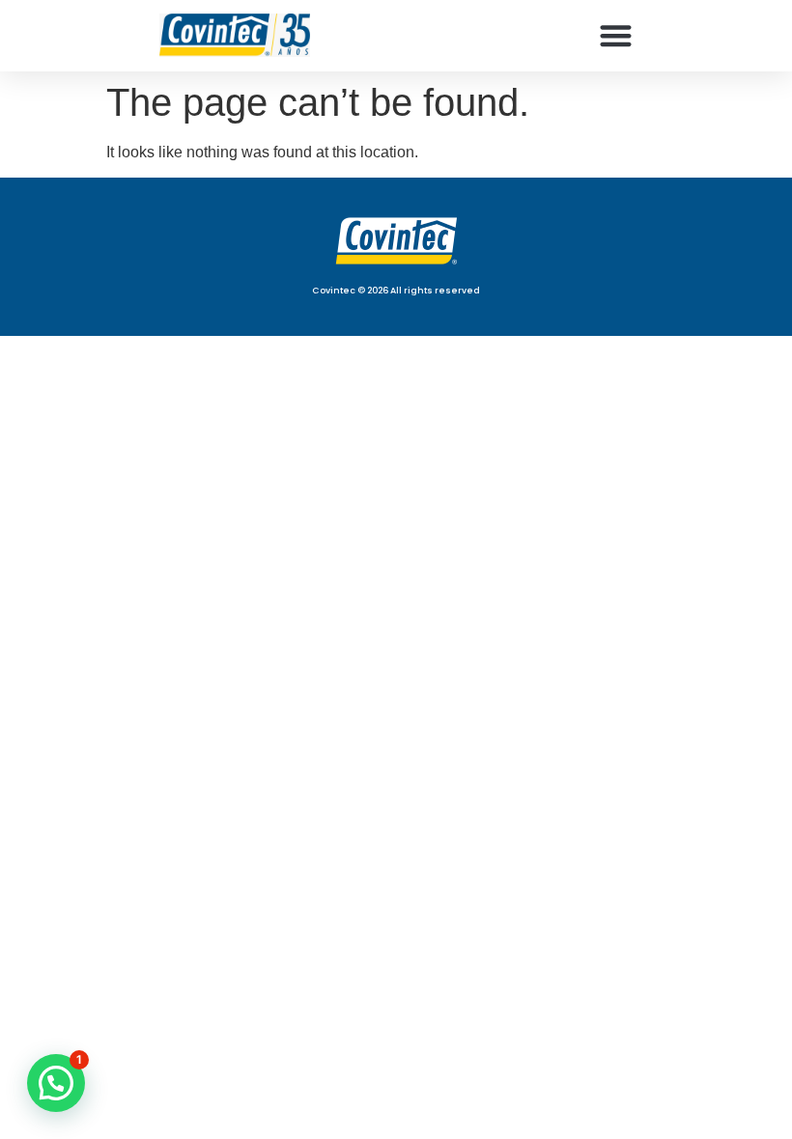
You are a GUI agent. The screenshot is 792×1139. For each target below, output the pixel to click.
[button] (616, 35)
